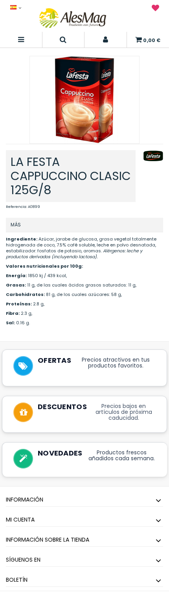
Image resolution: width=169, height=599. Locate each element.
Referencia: (16, 206)
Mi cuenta (20, 520)
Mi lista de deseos (155, 9)
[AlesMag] (72, 18)
